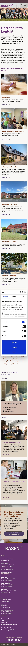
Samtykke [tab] (5, 296)
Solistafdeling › (5, 583)
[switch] (24, 326)
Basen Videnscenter (7, 610)
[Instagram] (12, 640)
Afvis (14, 352)
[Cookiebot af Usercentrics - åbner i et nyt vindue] (20, 292)
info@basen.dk (8, 569)
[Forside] (7, 5)
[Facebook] (8, 640)
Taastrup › (4, 589)
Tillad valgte (14, 347)
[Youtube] (19, 640)
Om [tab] (23, 296)
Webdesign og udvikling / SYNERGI (8, 644)
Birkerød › (4, 598)
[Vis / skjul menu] (21, 5)
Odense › (3, 604)
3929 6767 (6, 560)
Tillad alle (14, 342)
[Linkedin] (16, 640)
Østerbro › (4, 577)
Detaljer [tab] (14, 296)
